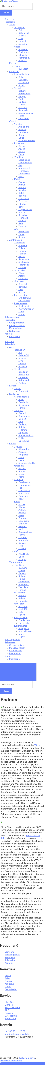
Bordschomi (24, 94)
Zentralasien (15, 240)
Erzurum (22, 201)
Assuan (22, 129)
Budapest (23, 69)
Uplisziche (23, 118)
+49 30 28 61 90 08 (15, 1031)
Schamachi (23, 83)
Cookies (9, 1013)
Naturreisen (15, 331)
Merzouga (23, 171)
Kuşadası (22, 215)
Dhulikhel (23, 55)
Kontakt (8, 334)
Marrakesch (24, 168)
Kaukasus (14, 71)
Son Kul (22, 292)
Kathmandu (24, 58)
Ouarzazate (24, 174)
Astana (22, 276)
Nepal (17, 47)
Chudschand (24, 298)
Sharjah (22, 237)
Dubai (21, 234)
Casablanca (24, 160)
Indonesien (19, 27)
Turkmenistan (20, 303)
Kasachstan (19, 270)
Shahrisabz (23, 262)
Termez (22, 267)
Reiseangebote (12, 317)
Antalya (22, 190)
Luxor (21, 138)
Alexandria (23, 127)
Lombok (22, 41)
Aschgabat (23, 306)
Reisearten (10, 320)
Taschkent (23, 265)
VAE (16, 229)
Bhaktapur (23, 52)
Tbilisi (21, 116)
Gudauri (22, 102)
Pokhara (22, 60)
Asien (12, 25)
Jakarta (22, 36)
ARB (7, 1010)
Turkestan (23, 278)
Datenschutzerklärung (11, 1061)
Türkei (17, 179)
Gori (20, 99)
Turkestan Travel (27, 1058)
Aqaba (21, 149)
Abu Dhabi (23, 232)
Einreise (9, 1005)
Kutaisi (21, 105)
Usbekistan (19, 243)
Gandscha (23, 80)
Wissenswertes (12, 1007)
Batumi (22, 91)
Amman (22, 146)
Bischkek (22, 284)
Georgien (18, 88)
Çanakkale (23, 198)
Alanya (21, 185)
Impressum (14, 336)
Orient (12, 121)
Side (20, 223)
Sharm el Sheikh (26, 140)
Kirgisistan (19, 281)
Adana (21, 182)
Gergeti (22, 96)
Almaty (22, 273)
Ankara (22, 187)
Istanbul (22, 204)
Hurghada (23, 132)
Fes (20, 165)
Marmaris (23, 218)
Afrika (8, 976)
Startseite (9, 19)
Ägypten (18, 124)
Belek (21, 193)
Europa (12, 63)
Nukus (21, 256)
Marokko (18, 157)
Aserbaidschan (21, 74)
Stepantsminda (25, 113)
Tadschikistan (20, 295)
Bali (20, 30)
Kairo (21, 135)
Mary (21, 312)
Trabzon (22, 226)
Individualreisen (17, 325)
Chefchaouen (25, 163)
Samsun (22, 221)
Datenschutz (11, 1016)
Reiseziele (10, 22)
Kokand (22, 254)
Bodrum (22, 196)
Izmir (20, 207)
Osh (20, 289)
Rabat (21, 176)
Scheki (21, 85)
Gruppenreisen (16, 323)
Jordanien (19, 143)
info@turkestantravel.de (17, 1034)
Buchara (22, 245)
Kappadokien (25, 209)
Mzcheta (22, 107)
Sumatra (22, 44)
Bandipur (23, 49)
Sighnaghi (23, 110)
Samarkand (24, 259)
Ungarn (17, 66)
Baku (21, 77)
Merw (21, 314)
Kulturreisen (15, 328)
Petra (21, 154)
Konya (21, 212)
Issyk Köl (22, 287)
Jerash (21, 152)
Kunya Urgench (26, 309)
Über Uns (9, 1002)
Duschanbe (24, 301)
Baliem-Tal (23, 33)
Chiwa (21, 248)
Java (20, 38)
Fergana (22, 251)
